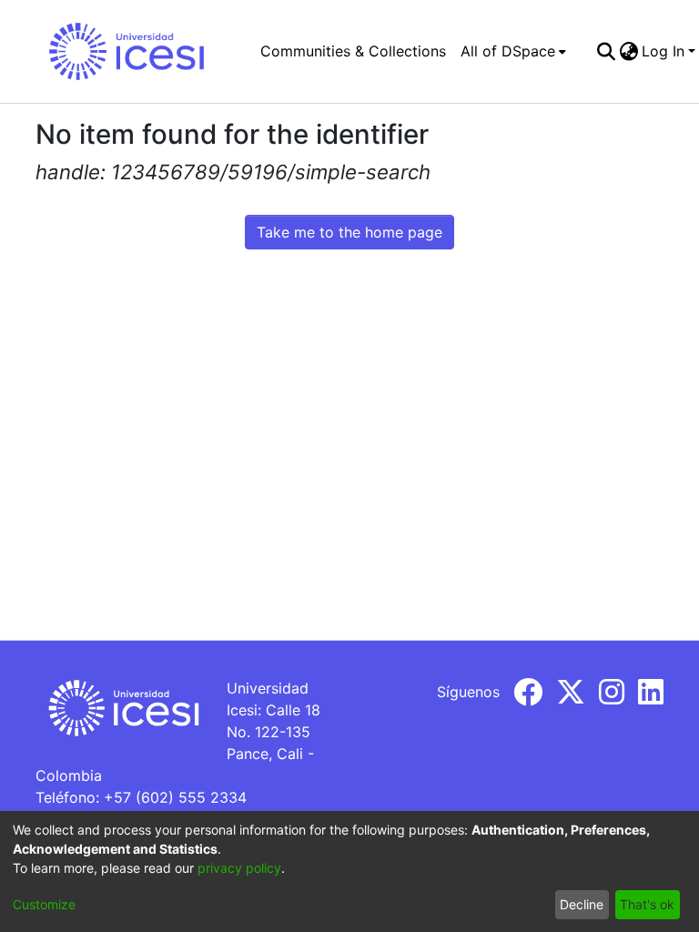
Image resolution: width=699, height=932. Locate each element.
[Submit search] (605, 51)
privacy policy (239, 868)
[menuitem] (513, 51)
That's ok (647, 904)
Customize (44, 904)
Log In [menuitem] (663, 51)
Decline (581, 904)
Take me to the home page (349, 232)
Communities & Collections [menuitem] (353, 51)
